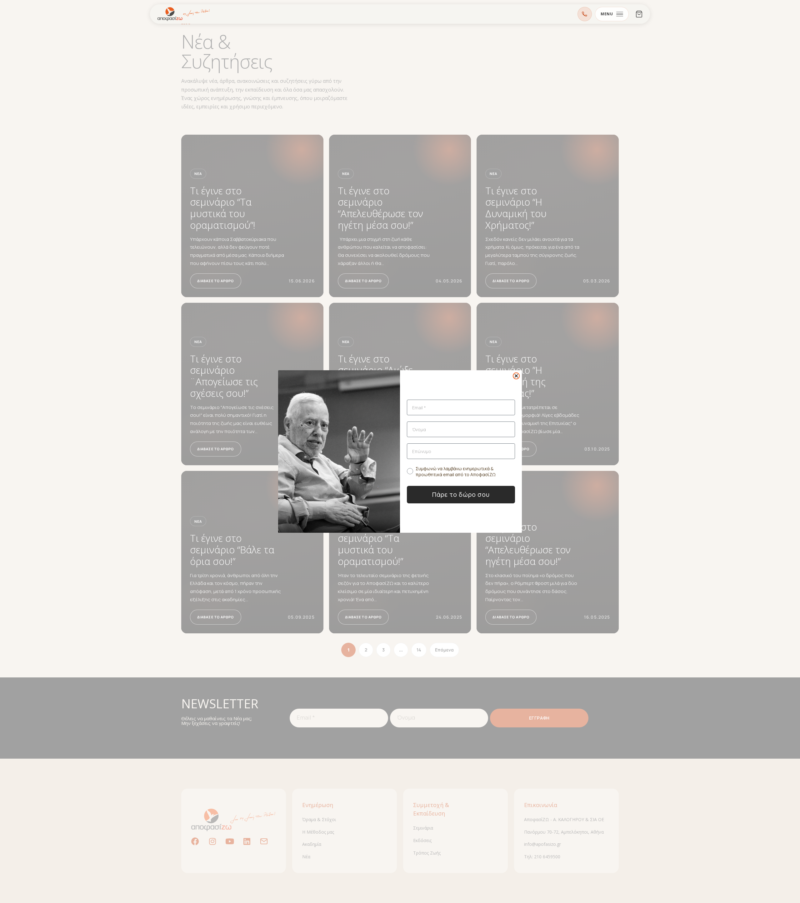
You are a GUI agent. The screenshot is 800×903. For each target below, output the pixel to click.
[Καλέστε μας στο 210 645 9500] (585, 14)
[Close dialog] (516, 376)
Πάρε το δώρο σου (461, 494)
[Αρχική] (184, 14)
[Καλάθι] (639, 14)
